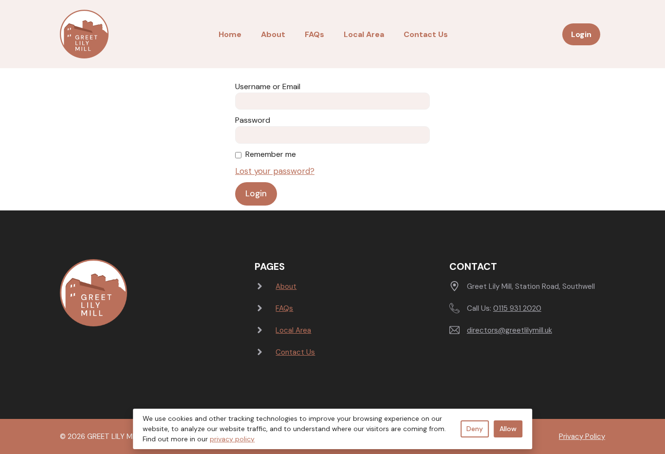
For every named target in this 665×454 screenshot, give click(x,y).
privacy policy (232, 439)
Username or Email (267, 86)
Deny (474, 428)
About (273, 34)
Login (581, 34)
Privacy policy (582, 436)
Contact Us (426, 34)
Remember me (270, 154)
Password (252, 120)
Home (230, 34)
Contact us (295, 352)
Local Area (364, 34)
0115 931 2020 (517, 308)
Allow (508, 428)
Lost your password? (274, 171)
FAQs (314, 34)
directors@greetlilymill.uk (509, 330)
